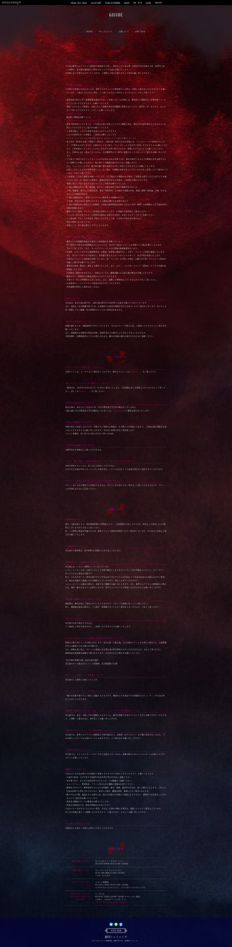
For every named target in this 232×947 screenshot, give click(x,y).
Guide (148, 2)
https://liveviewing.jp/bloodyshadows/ (112, 902)
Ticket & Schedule (112, 2)
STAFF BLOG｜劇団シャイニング (116, 930)
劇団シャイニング (116, 936)
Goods (127, 2)
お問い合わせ (140, 31)
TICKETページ (136, 372)
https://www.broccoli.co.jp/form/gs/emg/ (86, 121)
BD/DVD (137, 2)
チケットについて (105, 31)
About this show (78, 2)
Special (158, 2)
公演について (124, 31)
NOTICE (89, 31)
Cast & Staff (96, 2)
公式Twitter (118, 411)
